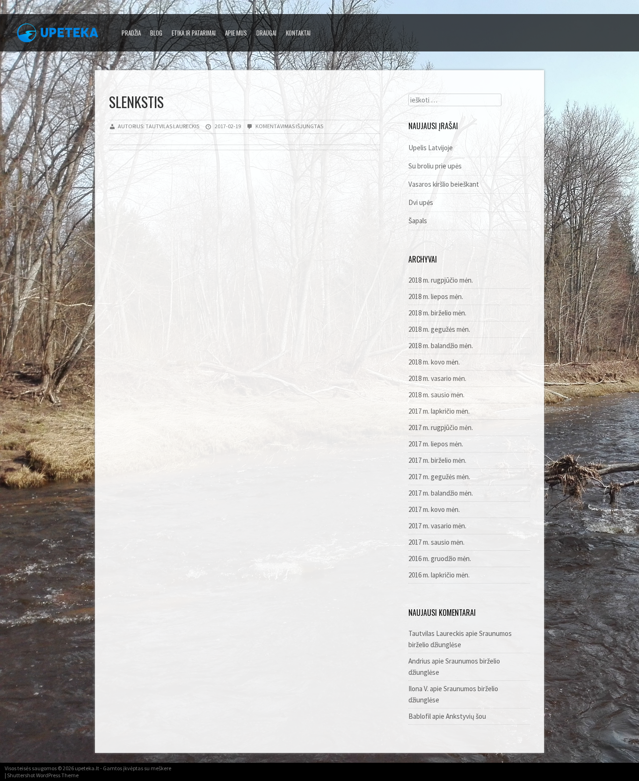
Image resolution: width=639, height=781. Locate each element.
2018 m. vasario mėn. (437, 378)
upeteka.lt (87, 768)
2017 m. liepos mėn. (435, 443)
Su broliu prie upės (435, 165)
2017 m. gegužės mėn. (439, 476)
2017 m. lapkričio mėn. (439, 411)
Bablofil (419, 716)
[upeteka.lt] (61, 35)
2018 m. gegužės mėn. (439, 329)
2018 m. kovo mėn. (434, 362)
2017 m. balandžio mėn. (440, 493)
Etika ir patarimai (194, 32)
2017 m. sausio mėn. (436, 542)
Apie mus (236, 32)
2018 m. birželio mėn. (437, 312)
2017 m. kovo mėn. (434, 509)
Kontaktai (298, 32)
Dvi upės (420, 202)
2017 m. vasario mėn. (437, 525)
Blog (156, 32)
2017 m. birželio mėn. (437, 460)
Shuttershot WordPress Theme (43, 775)
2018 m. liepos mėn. (435, 296)
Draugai (266, 32)
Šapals (417, 220)
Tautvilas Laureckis (436, 633)
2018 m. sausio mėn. (436, 394)
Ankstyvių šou (466, 716)
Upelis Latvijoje (430, 147)
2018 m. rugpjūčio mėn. (440, 280)
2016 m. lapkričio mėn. (439, 574)
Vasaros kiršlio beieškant (443, 184)
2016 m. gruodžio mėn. (439, 558)
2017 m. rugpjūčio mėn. (440, 427)
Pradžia (131, 32)
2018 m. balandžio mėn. (440, 345)
